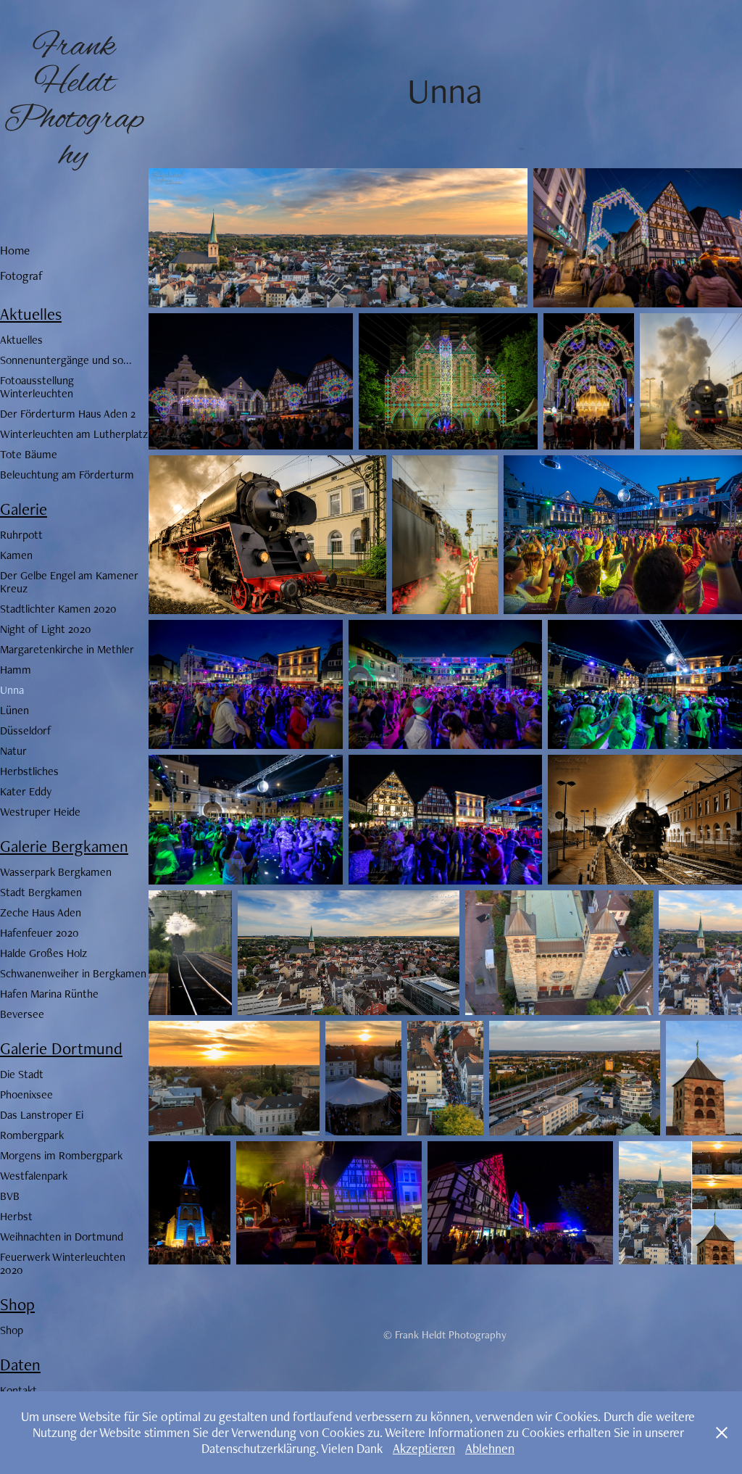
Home (15, 250)
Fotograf (21, 275)
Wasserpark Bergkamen (56, 871)
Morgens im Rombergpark (61, 1155)
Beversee (22, 1014)
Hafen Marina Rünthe (49, 993)
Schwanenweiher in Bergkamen (73, 973)
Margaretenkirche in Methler (67, 649)
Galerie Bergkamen (64, 846)
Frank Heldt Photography (74, 101)
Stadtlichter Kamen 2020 (58, 608)
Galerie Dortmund (61, 1048)
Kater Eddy (25, 791)
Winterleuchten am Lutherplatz (74, 434)
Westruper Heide (40, 811)
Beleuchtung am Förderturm (67, 474)
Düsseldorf (25, 730)
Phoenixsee (26, 1094)
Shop (17, 1304)
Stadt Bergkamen (41, 892)
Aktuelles (31, 314)
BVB (10, 1196)
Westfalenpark (33, 1175)
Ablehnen (489, 1448)
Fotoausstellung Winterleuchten (37, 387)
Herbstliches (29, 771)
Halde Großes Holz (43, 953)
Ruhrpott (21, 534)
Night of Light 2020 (45, 629)
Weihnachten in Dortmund (61, 1236)
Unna (12, 689)
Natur (13, 750)
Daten (20, 1364)
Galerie (23, 509)
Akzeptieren (424, 1448)
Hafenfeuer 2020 (39, 932)
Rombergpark (32, 1135)
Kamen (16, 555)
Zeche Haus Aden (40, 912)
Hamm (15, 669)
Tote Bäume (28, 454)
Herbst (16, 1216)
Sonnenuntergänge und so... (66, 360)
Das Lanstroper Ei (41, 1114)
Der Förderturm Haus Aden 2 (68, 413)
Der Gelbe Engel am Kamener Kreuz (69, 582)
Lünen (14, 710)
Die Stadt (21, 1074)
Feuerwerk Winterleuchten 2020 (62, 1263)
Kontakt (18, 1390)
